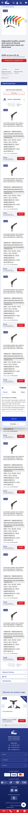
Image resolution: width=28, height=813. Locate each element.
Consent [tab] (5, 392)
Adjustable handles (8, 6)
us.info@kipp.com (15, 749)
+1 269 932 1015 (14, 747)
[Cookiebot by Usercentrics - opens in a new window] (19, 388)
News (4, 754)
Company (5, 760)
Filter (15, 93)
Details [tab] (14, 392)
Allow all (14, 418)
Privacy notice (18, 805)
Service (4, 765)
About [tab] (23, 392)
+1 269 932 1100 (14, 745)
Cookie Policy (10, 807)
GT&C (12, 805)
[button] (25, 20)
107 (18, 104)
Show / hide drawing (14, 99)
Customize (13, 424)
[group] (14, 710)
